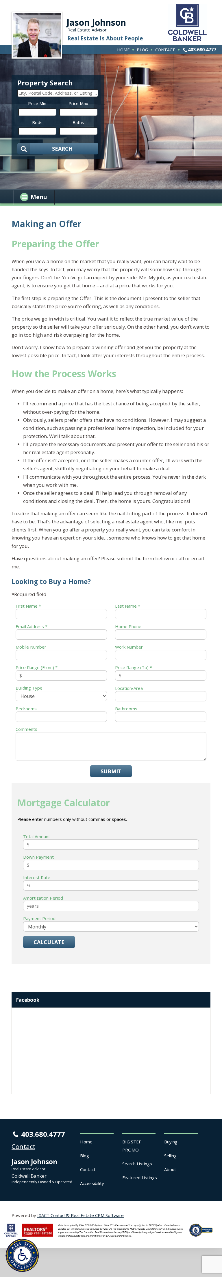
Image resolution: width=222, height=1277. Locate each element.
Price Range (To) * (133, 667)
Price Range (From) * (37, 667)
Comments (26, 729)
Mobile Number (31, 647)
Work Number (129, 647)
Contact (165, 50)
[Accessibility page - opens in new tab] (203, 1238)
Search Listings (137, 1163)
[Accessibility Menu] (22, 1255)
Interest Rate (36, 877)
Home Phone (128, 626)
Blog (142, 50)
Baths (78, 122)
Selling (170, 1155)
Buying (170, 1142)
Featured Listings (139, 1177)
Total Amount (36, 836)
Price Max (78, 103)
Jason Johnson (96, 22)
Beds (37, 122)
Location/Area (129, 688)
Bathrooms (126, 708)
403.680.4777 (202, 49)
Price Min (37, 103)
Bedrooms (26, 708)
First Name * (28, 606)
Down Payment (38, 857)
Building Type (29, 688)
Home (123, 50)
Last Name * (127, 606)
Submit (111, 771)
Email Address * (31, 626)
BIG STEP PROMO (132, 1146)
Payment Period (39, 918)
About (170, 1169)
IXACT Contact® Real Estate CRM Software (80, 1215)
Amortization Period (43, 898)
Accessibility (92, 1183)
